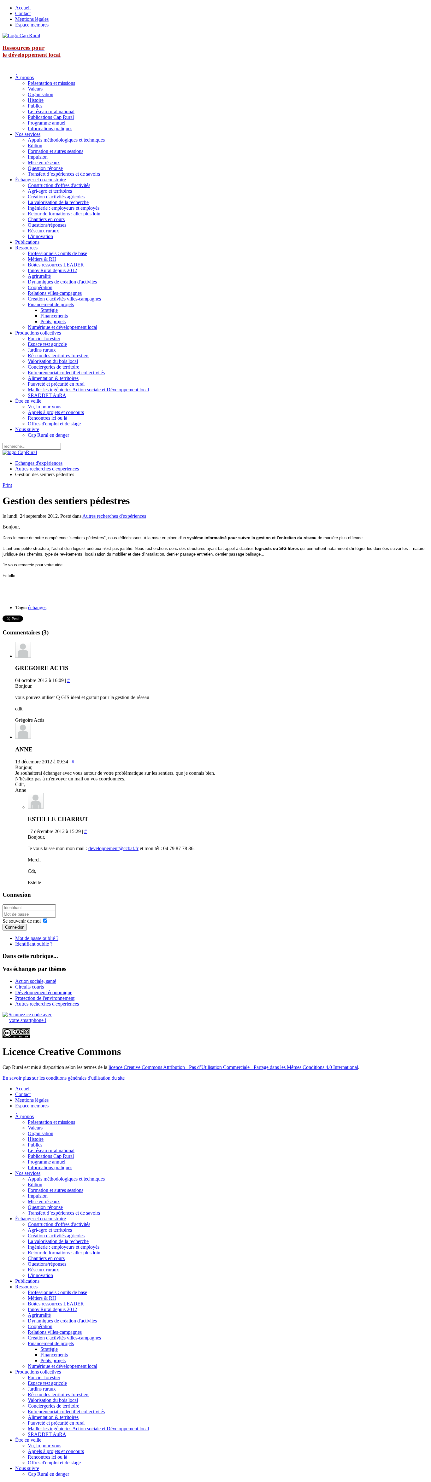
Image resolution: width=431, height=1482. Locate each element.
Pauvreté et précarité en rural (56, 384)
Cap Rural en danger (48, 435)
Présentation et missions (51, 83)
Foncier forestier (44, 338)
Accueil (23, 7)
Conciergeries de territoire (53, 367)
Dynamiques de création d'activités (62, 281)
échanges (37, 607)
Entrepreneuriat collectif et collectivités (66, 372)
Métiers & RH (42, 259)
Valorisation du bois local (53, 361)
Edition (35, 145)
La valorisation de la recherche (58, 202)
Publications (27, 242)
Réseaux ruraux (43, 230)
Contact (23, 13)
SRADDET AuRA (47, 395)
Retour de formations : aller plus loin (64, 213)
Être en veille (28, 401)
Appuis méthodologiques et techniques (66, 140)
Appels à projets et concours (56, 412)
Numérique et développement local (62, 327)
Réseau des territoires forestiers (58, 355)
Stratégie (49, 310)
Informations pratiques (50, 128)
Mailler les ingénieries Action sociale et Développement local (88, 389)
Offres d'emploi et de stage (54, 423)
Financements (54, 315)
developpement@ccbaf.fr (113, 848)
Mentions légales (32, 19)
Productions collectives (38, 332)
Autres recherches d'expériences (47, 468)
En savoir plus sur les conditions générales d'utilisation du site (64, 1078)
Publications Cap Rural (51, 117)
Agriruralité (39, 276)
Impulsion (38, 157)
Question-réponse (45, 168)
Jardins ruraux (42, 350)
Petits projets (53, 321)
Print (7, 485)
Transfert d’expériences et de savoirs (64, 174)
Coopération (40, 287)
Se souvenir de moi (22, 921)
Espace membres (32, 24)
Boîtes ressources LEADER (56, 264)
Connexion (14, 927)
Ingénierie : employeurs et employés (63, 208)
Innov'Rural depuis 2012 (52, 270)
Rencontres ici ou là (47, 418)
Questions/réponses (47, 225)
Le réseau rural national (51, 111)
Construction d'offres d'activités (59, 185)
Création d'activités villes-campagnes (64, 298)
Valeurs (35, 88)
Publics (35, 105)
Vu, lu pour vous (44, 406)
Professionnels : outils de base (57, 253)
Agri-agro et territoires (50, 191)
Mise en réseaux (44, 162)
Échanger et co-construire (40, 179)
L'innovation (40, 236)
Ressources (26, 247)
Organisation (40, 94)
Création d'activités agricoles (56, 196)
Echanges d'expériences (38, 463)
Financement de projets (51, 304)
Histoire (36, 100)
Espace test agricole (47, 344)
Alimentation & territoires (53, 378)
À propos (24, 77)
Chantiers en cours (46, 219)
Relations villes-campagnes (55, 293)
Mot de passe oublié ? (36, 938)
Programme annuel (46, 122)
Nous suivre (27, 429)
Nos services (27, 134)
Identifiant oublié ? (33, 944)
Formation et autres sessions (55, 151)
